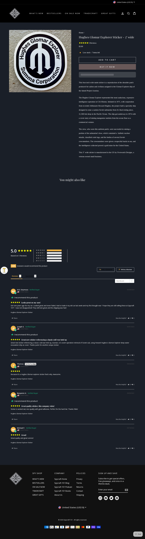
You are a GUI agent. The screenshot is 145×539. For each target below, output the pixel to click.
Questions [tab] (29, 276)
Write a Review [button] (126, 269)
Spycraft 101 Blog (61, 483)
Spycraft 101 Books (62, 491)
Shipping (80, 495)
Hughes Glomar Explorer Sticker (22, 312)
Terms (79, 483)
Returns (79, 487)
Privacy (79, 479)
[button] (129, 318)
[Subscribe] (126, 490)
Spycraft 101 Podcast (63, 487)
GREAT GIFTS (108, 13)
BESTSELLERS (54, 13)
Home (81, 33)
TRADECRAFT (91, 13)
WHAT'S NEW (36, 13)
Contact (79, 491)
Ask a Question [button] (107, 269)
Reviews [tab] (15, 276)
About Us (58, 495)
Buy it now (107, 67)
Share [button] (15, 318)
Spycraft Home (60, 479)
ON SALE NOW (72, 13)
